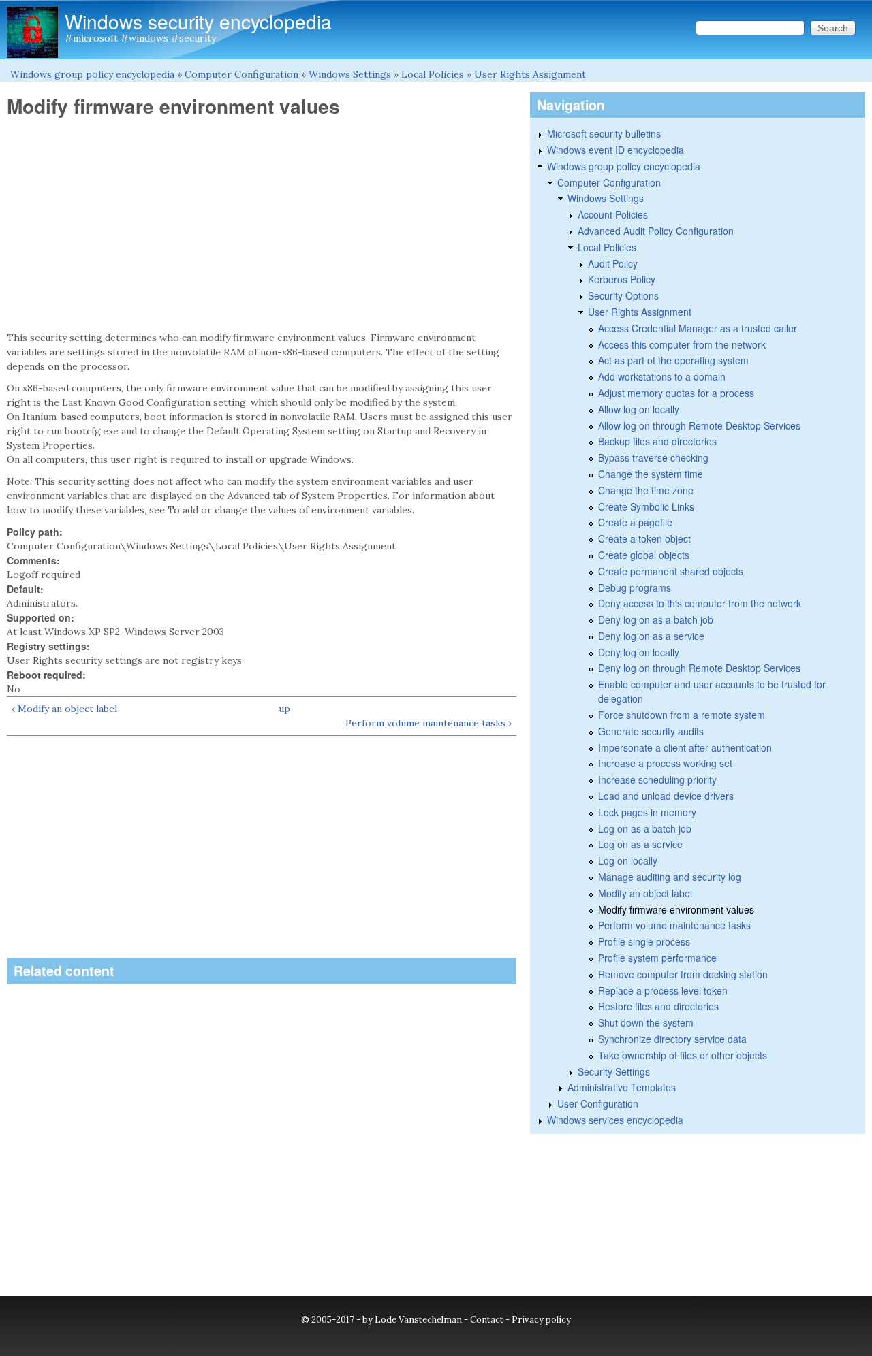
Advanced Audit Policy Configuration (656, 231)
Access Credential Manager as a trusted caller (697, 328)
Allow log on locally (638, 409)
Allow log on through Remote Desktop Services (699, 425)
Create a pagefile (635, 522)
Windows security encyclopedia (198, 21)
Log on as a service (640, 844)
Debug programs (634, 587)
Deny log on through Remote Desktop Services (699, 668)
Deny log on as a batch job (655, 619)
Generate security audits (651, 731)
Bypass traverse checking (653, 457)
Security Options (623, 295)
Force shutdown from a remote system (681, 715)
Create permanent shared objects (670, 571)
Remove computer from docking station (683, 974)
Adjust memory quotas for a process (676, 393)
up (284, 709)
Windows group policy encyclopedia (92, 74)
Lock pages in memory (647, 812)
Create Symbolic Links (646, 506)
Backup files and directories (657, 441)
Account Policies (613, 214)
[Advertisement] (261, 224)
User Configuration (597, 1103)
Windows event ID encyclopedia (615, 150)
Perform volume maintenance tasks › (428, 723)
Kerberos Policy (621, 279)
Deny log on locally (638, 652)
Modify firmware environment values (676, 909)
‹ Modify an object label (64, 709)
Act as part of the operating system (673, 360)
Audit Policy (613, 263)
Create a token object (644, 538)
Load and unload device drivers (666, 796)
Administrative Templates (621, 1087)
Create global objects (643, 555)
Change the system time (650, 474)
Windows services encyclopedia (615, 1120)
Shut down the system (646, 1022)
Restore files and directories (658, 1006)
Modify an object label (645, 893)
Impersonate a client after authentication (685, 747)
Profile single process (644, 941)
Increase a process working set (665, 763)
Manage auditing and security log (669, 877)
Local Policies (432, 74)
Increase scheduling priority (657, 779)
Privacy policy (541, 1319)
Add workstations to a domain (662, 376)
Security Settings (614, 1071)
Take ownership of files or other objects (682, 1055)
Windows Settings (350, 74)
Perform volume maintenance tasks (674, 925)
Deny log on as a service (651, 636)
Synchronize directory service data (672, 1039)
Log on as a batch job (644, 828)
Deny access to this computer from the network (699, 603)
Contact (486, 1319)
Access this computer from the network (682, 344)
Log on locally (627, 860)
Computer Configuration (241, 74)
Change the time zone (646, 490)
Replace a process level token (663, 990)
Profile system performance (657, 958)
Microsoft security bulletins (604, 133)
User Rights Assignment (530, 74)
